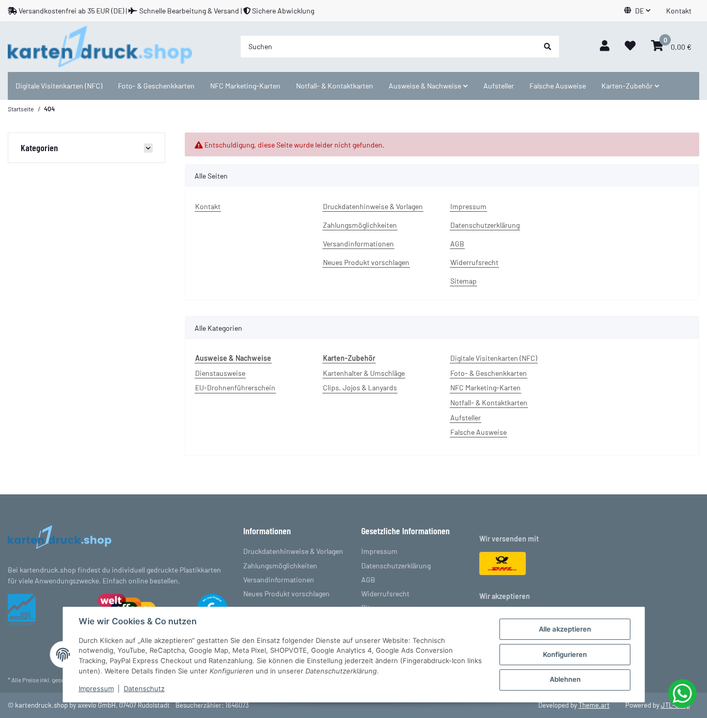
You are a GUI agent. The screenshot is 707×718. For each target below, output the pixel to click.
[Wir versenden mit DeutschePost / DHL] (502, 562)
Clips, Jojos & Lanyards (360, 387)
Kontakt (678, 10)
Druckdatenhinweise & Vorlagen (373, 206)
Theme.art (594, 705)
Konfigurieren (565, 654)
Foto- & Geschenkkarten (488, 373)
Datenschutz (144, 688)
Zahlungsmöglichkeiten (360, 225)
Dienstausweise (220, 373)
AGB (457, 243)
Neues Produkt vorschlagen (366, 262)
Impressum (468, 206)
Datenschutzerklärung (485, 225)
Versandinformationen (358, 243)
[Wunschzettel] (630, 46)
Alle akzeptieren (565, 629)
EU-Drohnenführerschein (235, 387)
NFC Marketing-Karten (485, 387)
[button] (637, 10)
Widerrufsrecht (474, 262)
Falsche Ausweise (478, 432)
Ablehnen (565, 679)
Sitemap (463, 280)
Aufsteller (465, 417)
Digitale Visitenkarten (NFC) (493, 358)
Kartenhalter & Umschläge (364, 373)
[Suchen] (547, 46)
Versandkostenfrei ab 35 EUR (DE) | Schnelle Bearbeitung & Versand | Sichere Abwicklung (165, 10)
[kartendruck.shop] (100, 46)
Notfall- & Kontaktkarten (488, 402)
